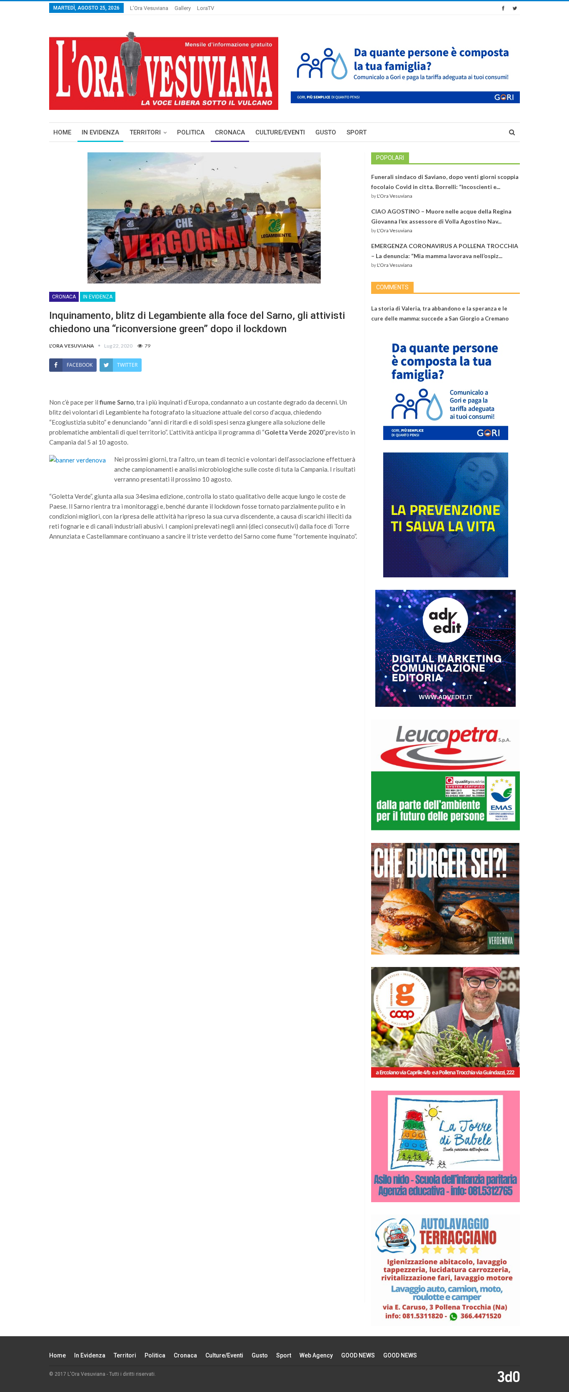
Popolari (390, 157)
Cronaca (230, 132)
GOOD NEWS (358, 1355)
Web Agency (316, 1355)
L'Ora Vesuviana (394, 196)
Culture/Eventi (280, 132)
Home (62, 132)
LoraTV (205, 8)
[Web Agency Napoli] (508, 1376)
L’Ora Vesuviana (149, 8)
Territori (145, 132)
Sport (357, 132)
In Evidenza (100, 132)
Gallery (183, 8)
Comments (392, 287)
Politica (191, 132)
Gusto (325, 132)
